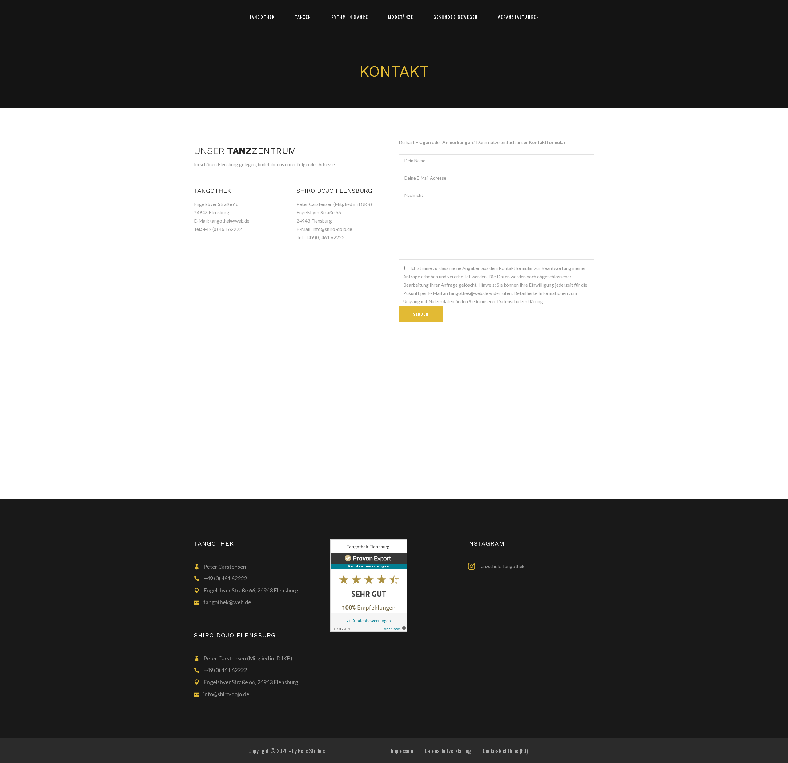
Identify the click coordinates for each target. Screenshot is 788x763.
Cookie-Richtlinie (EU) (505, 751)
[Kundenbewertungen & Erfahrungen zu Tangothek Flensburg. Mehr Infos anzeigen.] (393, 585)
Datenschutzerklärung (448, 751)
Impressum (402, 751)
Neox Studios (311, 751)
